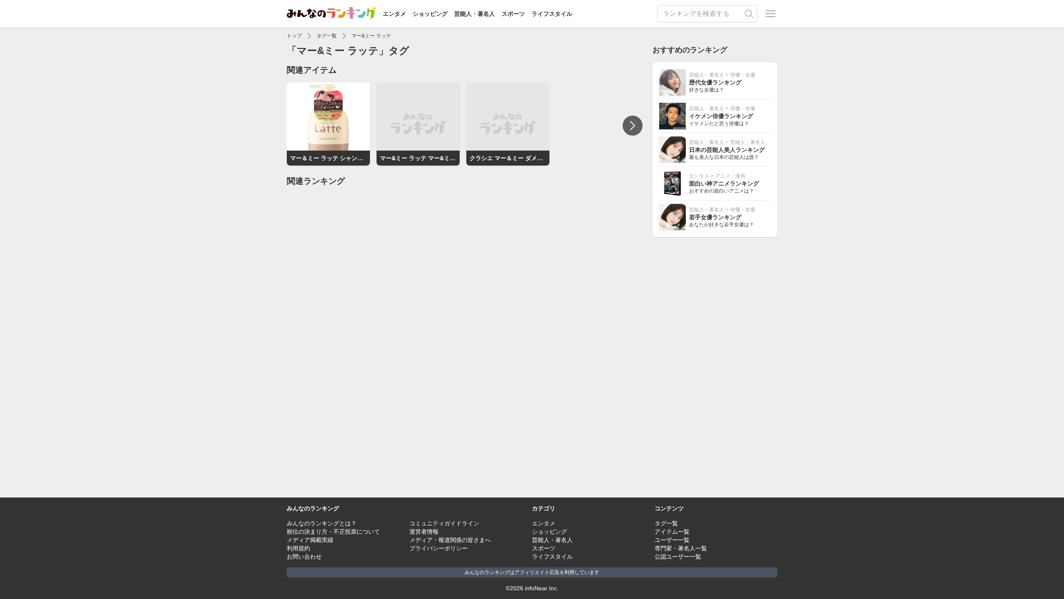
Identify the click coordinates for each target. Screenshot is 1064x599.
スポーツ (513, 13)
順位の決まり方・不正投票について (333, 531)
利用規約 (298, 548)
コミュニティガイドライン (444, 523)
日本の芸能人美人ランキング (727, 149)
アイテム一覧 (672, 531)
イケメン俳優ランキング (721, 116)
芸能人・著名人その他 (755, 142)
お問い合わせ (304, 556)
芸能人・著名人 (474, 13)
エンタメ (394, 13)
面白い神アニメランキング (724, 183)
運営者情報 (423, 531)
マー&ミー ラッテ (371, 36)
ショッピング (430, 13)
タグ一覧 (327, 36)
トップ (294, 36)
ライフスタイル (552, 13)
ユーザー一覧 (672, 540)
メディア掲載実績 (310, 540)
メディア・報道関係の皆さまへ (450, 540)
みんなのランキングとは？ (322, 523)
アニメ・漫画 (730, 176)
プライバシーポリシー (438, 548)
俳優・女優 (742, 75)
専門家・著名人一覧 (681, 548)
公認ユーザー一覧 (678, 556)
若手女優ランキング (715, 217)
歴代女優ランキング (715, 82)
